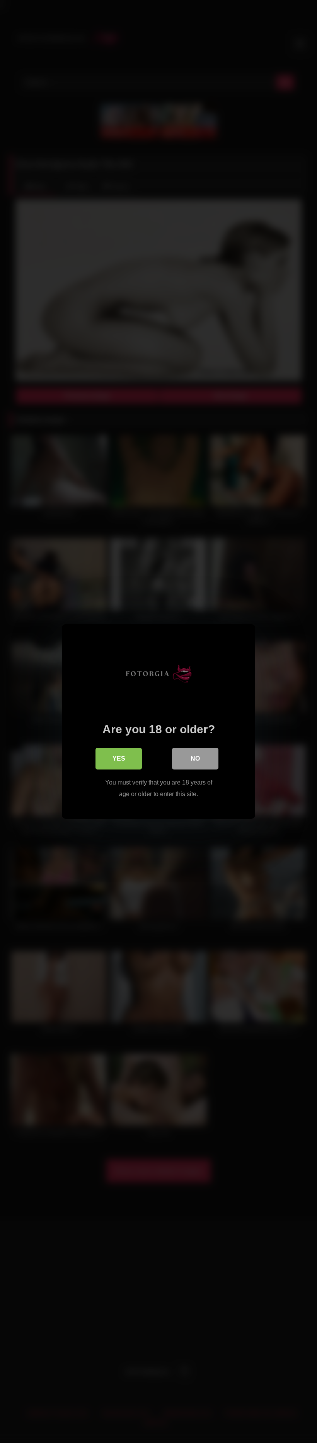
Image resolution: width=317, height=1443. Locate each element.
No (195, 758)
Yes (118, 758)
